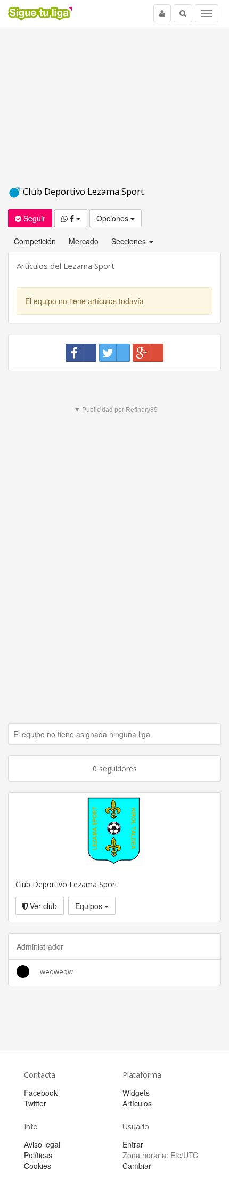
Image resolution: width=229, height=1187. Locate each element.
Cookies (37, 1165)
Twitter (35, 1103)
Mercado (84, 241)
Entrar (132, 1144)
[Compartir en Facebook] (81, 353)
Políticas (38, 1155)
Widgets (136, 1092)
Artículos (137, 1103)
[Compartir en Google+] (148, 353)
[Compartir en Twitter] (114, 353)
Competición (35, 241)
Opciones (113, 218)
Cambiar (136, 1165)
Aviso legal (42, 1144)
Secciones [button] (129, 241)
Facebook (41, 1092)
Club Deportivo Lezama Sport (82, 191)
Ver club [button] (42, 906)
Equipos (89, 906)
